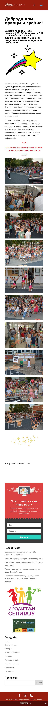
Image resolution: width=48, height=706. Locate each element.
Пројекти (8, 656)
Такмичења (9, 671)
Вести (7, 641)
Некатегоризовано (12, 652)
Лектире (8, 648)
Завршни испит (11, 645)
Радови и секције (12, 660)
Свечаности (9, 667)
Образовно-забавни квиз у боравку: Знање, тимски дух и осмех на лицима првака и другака (22, 579)
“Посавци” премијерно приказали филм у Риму (24, 558)
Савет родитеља (11, 664)
